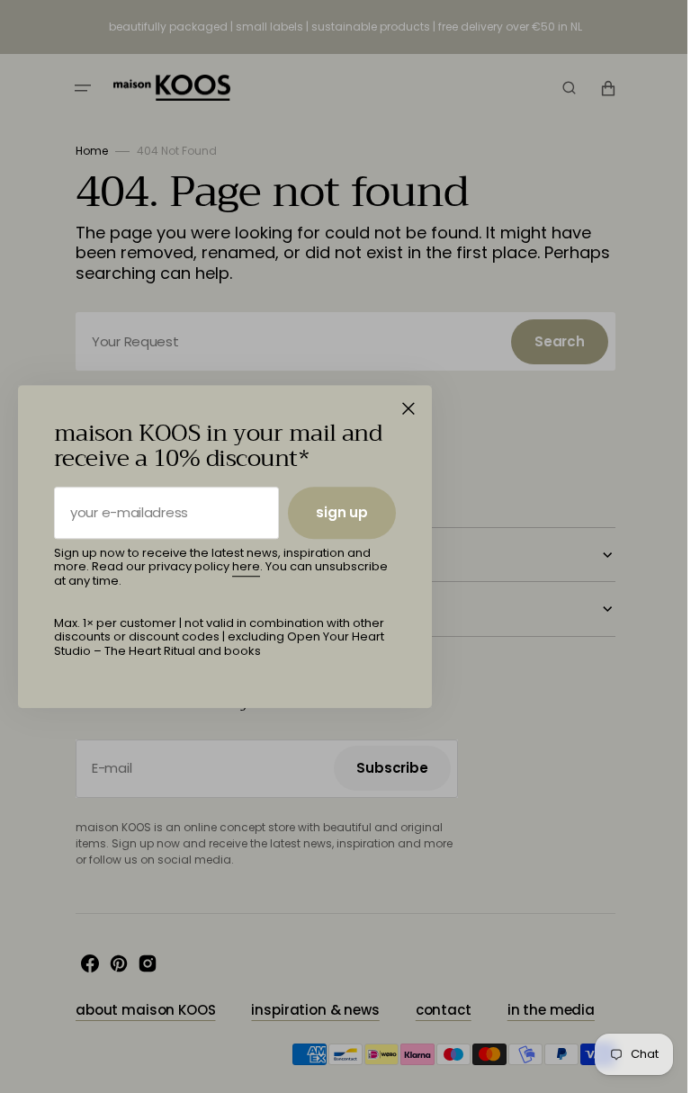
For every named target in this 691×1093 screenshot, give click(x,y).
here (246, 567)
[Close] (408, 408)
